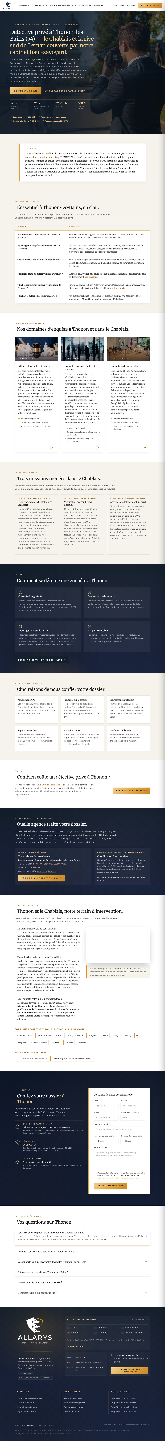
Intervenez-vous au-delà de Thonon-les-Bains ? (43, 1272)
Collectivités (85, 5)
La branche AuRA (75, 1347)
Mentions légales (110, 1425)
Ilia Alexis (52, 871)
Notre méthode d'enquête (29, 1398)
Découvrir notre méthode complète (40, 660)
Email (96, 1112)
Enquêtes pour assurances (123, 1411)
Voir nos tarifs (91, 277)
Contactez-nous (150, 5)
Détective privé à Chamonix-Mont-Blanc (71, 1059)
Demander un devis (25, 91)
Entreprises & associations (63, 5)
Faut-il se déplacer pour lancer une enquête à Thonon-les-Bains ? (51, 1232)
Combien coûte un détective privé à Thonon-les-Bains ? (47, 1251)
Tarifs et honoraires (73, 1398)
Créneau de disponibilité (132, 1136)
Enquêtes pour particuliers (123, 1398)
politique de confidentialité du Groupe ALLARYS (119, 1178)
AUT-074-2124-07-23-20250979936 (51, 864)
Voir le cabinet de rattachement (65, 91)
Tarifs (114, 5)
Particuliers (41, 5)
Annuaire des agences (74, 1403)
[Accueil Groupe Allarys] (8, 5)
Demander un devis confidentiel (130, 1370)
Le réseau (23, 5)
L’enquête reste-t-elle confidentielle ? (37, 1292)
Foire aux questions (73, 1407)
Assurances (99, 5)
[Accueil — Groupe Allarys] (37, 1331)
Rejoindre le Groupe (26, 1411)
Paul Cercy (42, 871)
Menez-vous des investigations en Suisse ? (40, 1282)
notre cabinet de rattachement (40, 157)
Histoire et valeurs (25, 1403)
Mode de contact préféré (104, 1136)
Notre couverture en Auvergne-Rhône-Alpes (121, 878)
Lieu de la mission (102, 1124)
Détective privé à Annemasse (30, 1059)
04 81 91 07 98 (34, 867)
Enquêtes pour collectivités (124, 1407)
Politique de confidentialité (128, 1425)
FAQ (122, 5)
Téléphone (130, 1112)
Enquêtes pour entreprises (123, 1403)
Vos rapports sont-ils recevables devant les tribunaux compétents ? (53, 1262)
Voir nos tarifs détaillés (131, 791)
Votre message (100, 1148)
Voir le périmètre (118, 288)
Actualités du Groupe (27, 1407)
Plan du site (145, 1425)
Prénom (124, 1101)
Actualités (131, 5)
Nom (96, 1101)
